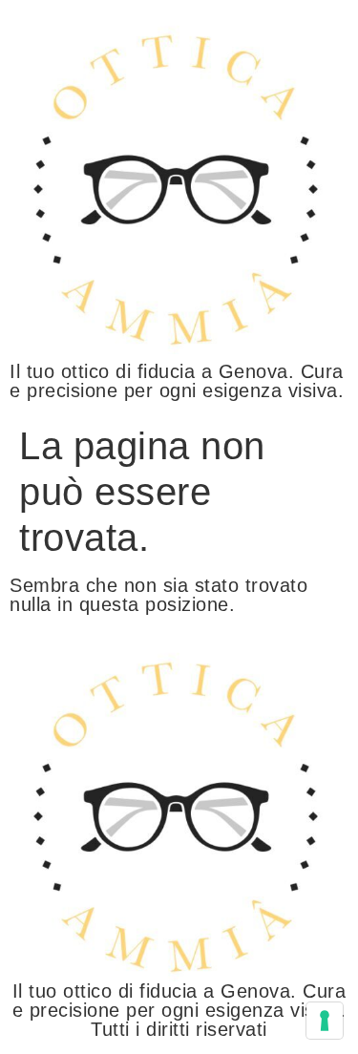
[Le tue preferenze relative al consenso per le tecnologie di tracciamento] (324, 1020)
